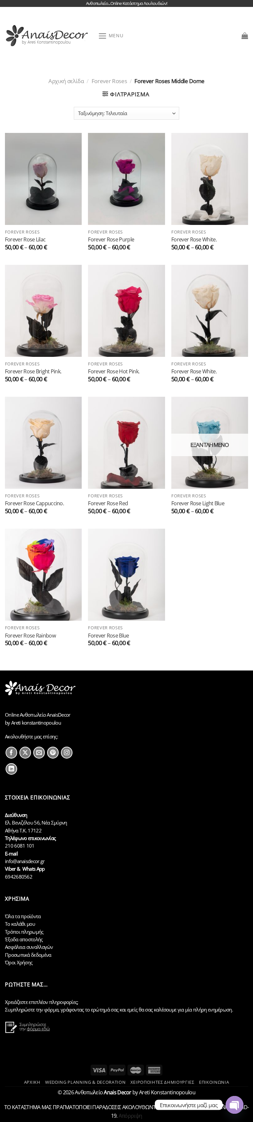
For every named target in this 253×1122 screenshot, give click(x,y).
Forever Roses (109, 81)
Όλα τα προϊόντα (23, 916)
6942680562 (18, 876)
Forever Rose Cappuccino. (34, 503)
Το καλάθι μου (20, 923)
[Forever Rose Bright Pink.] (43, 311)
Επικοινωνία (214, 1082)
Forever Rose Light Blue (197, 503)
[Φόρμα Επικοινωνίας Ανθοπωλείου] (28, 1031)
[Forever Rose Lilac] (43, 179)
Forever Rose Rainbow (30, 635)
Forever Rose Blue (108, 635)
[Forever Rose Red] (126, 443)
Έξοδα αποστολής (24, 939)
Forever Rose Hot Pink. (113, 371)
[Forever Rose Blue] (126, 575)
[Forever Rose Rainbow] (43, 575)
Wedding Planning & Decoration (85, 1082)
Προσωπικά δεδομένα (28, 954)
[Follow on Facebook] (11, 752)
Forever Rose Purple (111, 239)
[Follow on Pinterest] (53, 752)
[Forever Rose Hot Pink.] (126, 311)
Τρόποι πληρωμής (24, 931)
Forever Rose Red (108, 503)
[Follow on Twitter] (25, 752)
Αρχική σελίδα (66, 81)
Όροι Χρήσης (18, 962)
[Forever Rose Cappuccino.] (43, 443)
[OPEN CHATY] (234, 1105)
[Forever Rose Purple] (126, 179)
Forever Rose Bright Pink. (33, 371)
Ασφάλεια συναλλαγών (29, 947)
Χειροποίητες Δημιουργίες (162, 1082)
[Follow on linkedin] (11, 769)
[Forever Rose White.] (209, 179)
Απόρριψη (130, 1115)
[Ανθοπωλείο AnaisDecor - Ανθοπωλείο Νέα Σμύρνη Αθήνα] (49, 35)
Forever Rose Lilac (25, 239)
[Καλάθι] (244, 35)
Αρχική (32, 1082)
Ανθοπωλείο (103, 1092)
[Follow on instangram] (66, 752)
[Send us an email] (39, 752)
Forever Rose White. (194, 239)
